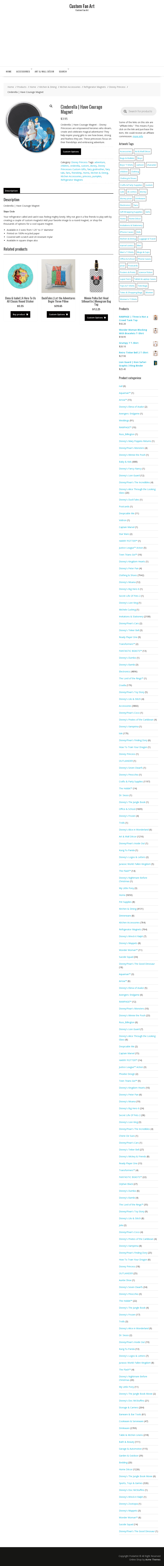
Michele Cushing (127, 609)
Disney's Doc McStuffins (131, 1400)
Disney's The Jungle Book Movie (135, 1393)
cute (122, 191)
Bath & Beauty (126, 1441)
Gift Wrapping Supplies (131, 211)
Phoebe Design (127, 1073)
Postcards (133, 265)
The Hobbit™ (125, 788)
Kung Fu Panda (127, 850)
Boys (140, 158)
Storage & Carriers (128, 1407)
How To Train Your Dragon (133, 747)
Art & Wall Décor (44, 71)
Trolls (122, 822)
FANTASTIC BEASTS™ (130, 650)
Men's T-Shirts (127, 252)
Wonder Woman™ (128, 950)
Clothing (135, 171)
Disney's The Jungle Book (132, 802)
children (65, 165)
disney (93, 165)
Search (63, 71)
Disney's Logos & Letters (132, 857)
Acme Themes (152, 1559)
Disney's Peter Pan (129, 568)
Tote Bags (142, 285)
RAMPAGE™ (125, 427)
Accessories (23, 71)
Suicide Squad (126, 956)
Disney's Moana (127, 582)
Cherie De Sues (127, 1135)
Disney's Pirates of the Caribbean (136, 719)
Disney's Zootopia (128, 1503)
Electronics (125, 205)
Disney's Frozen (127, 815)
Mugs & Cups (143, 252)
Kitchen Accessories (71, 176)
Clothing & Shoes (128, 178)
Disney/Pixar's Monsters (131, 447)
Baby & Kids (125, 461)
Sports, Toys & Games (131, 1483)
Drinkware (140, 198)
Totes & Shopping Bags (131, 292)
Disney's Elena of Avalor (131, 406)
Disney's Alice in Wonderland (134, 829)
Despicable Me (126, 513)
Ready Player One (128, 637)
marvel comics (127, 245)
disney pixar (126, 198)
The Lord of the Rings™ (131, 678)
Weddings (124, 420)
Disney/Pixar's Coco (129, 712)
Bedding (123, 1462)
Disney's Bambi (127, 664)
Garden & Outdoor (128, 1455)
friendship (77, 172)
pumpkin (96, 176)
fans (68, 172)
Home (9, 71)
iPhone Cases (126, 232)
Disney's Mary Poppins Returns (135, 441)
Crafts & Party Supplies (131, 185)
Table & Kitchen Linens (131, 1434)
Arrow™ (123, 399)
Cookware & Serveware (131, 1421)
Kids (139, 232)
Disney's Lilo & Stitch (130, 698)
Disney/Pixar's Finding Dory (133, 740)
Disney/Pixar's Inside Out (132, 843)
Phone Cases (144, 258)
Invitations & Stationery (131, 225)
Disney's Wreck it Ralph (131, 936)
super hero (125, 279)
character (151, 164)
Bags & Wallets (127, 158)
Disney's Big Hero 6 (129, 588)
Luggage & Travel (147, 238)
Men (139, 245)
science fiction (145, 272)
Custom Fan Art (82, 6)
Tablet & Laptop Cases (145, 279)
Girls (148, 211)
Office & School (127, 258)
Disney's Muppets (128, 943)
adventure (99, 162)
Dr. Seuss (124, 795)
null (121, 386)
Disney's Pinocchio (128, 774)
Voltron (123, 520)
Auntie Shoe (125, 1280)
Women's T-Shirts (128, 299)
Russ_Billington (127, 434)
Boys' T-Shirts (126, 164)
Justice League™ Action (131, 547)
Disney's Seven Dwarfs (131, 767)
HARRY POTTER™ (128, 540)
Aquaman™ (125, 392)
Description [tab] (11, 190)
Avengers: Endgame (129, 413)
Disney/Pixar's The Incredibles (134, 482)
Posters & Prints (127, 272)
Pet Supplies (125, 901)
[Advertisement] (82, 42)
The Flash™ (125, 870)
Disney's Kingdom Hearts (132, 561)
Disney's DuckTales (129, 499)
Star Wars (124, 533)
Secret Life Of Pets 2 (129, 595)
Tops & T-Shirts (127, 285)
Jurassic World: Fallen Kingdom (135, 864)
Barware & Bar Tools (130, 1414)
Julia (121, 1225)
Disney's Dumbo (127, 657)
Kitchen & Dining (99, 172)
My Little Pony (126, 888)
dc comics (132, 191)
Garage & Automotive (130, 1448)
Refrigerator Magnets (72, 179)
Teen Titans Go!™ (128, 554)
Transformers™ (127, 643)
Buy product (19, 314)
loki (121, 733)
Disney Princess (79, 162)
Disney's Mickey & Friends (132, 1156)
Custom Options (71, 151)
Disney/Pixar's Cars (129, 623)
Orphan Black (126, 1183)
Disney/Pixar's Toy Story (131, 692)
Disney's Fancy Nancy (130, 468)
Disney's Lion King (128, 602)
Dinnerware (125, 915)
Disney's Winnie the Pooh (132, 454)
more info (138, 136)
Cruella (122, 685)
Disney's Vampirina (129, 726)
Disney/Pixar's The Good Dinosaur (137, 963)
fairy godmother (95, 169)
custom (85, 165)
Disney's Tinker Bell (129, 630)
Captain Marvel (127, 527)
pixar (122, 265)
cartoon (140, 164)
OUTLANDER (126, 760)
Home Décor (135, 218)
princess (87, 176)
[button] (51, 106)
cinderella (75, 165)
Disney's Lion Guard (129, 475)
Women (149, 292)
